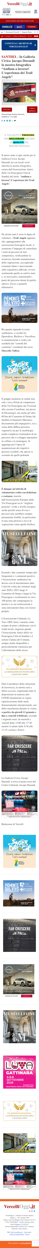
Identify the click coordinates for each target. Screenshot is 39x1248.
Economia (31, 36)
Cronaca (8, 36)
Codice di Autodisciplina (16, 1234)
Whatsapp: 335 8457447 (21, 1224)
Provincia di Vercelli (12, 32)
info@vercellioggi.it (17, 1232)
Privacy (27, 1234)
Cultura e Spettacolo (19, 36)
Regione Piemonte (28, 32)
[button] (35, 32)
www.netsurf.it (25, 1243)
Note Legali (27, 1232)
